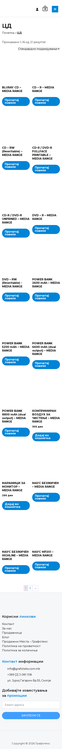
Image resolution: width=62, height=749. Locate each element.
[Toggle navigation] (55, 9)
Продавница (12, 632)
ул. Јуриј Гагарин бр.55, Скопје (29, 680)
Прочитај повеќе (12, 101)
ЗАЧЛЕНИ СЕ (31, 715)
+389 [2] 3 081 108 (19, 674)
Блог (5, 637)
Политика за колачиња (20, 650)
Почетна (8, 32)
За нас (7, 628)
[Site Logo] (17, 9)
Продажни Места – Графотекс (25, 641)
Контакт (8, 624)
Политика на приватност (21, 646)
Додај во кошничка (42, 437)
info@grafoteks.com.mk (23, 668)
